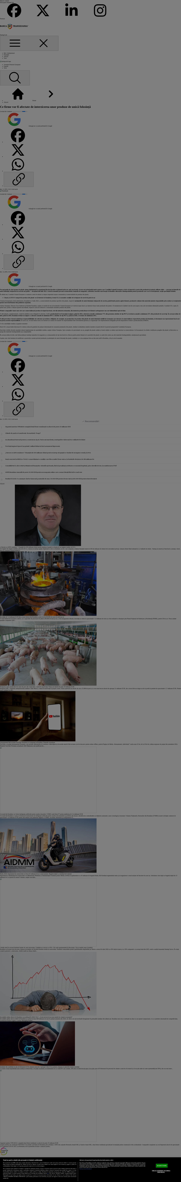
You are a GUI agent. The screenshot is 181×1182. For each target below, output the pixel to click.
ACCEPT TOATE (162, 1165)
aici (48, 1173)
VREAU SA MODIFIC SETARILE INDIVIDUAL (161, 1171)
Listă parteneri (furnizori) (85, 1168)
